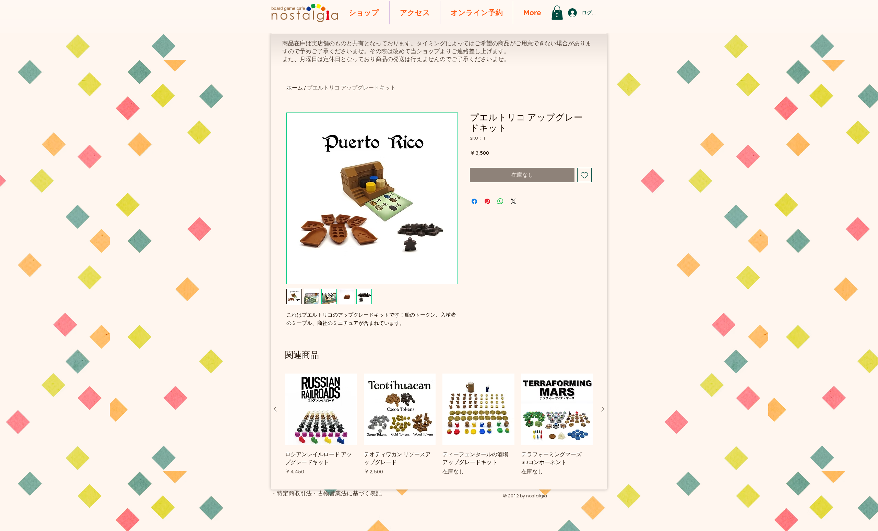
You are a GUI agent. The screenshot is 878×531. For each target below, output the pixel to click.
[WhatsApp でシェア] (500, 201)
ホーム (294, 88)
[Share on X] (513, 201)
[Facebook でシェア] (474, 201)
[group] (439, 428)
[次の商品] (603, 409)
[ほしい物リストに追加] (584, 175)
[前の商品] (275, 409)
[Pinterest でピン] (487, 201)
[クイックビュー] (321, 410)
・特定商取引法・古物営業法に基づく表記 (326, 494)
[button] (557, 12)
